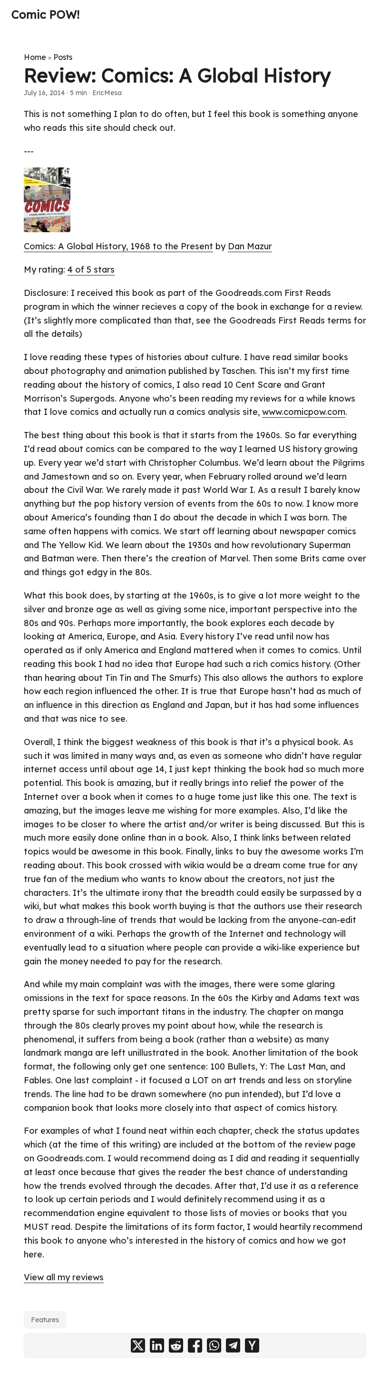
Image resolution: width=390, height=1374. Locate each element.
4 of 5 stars (91, 269)
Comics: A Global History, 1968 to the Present (118, 246)
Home (35, 57)
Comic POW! (45, 14)
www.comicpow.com (303, 411)
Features (45, 1319)
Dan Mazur (250, 246)
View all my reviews (64, 1277)
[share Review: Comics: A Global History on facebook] (195, 1345)
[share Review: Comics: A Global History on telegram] (233, 1345)
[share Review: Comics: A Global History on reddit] (176, 1345)
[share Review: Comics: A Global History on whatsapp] (214, 1345)
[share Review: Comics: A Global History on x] (138, 1345)
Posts (62, 57)
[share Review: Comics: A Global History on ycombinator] (252, 1345)
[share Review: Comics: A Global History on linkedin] (157, 1345)
